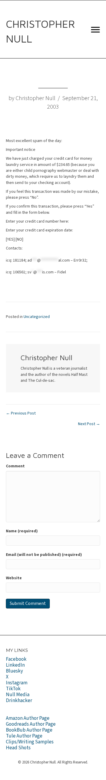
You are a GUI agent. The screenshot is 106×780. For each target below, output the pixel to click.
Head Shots (18, 747)
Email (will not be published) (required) (44, 555)
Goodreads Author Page (31, 724)
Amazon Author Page (27, 718)
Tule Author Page (24, 736)
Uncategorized (37, 317)
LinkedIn (15, 665)
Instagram (16, 682)
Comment (15, 466)
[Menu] (95, 30)
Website (14, 578)
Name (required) (22, 531)
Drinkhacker (19, 700)
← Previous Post (21, 413)
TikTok (13, 688)
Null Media (17, 694)
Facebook (16, 659)
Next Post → (89, 424)
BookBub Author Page (29, 730)
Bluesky (14, 671)
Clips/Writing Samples (30, 741)
